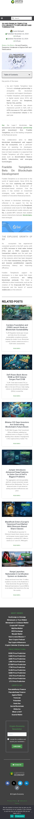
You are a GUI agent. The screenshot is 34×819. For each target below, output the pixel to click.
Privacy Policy (12, 801)
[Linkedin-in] (26, 783)
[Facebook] (7, 783)
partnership (27, 128)
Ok (12, 816)
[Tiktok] (17, 787)
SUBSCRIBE (17, 746)
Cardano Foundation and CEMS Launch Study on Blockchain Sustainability (17, 327)
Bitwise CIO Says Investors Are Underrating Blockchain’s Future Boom (17, 424)
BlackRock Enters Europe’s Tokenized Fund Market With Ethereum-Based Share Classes (17, 525)
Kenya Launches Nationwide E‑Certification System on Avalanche (17, 574)
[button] (1, 18)
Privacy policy (20, 816)
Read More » (17, 348)
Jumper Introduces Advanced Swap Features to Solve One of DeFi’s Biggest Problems (17, 473)
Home (4, 45)
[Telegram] (20, 783)
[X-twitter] (14, 783)
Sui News (10, 45)
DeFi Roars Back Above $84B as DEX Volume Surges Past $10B (17, 377)
